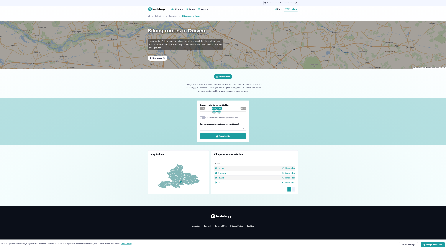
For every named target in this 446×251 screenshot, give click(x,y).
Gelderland (173, 16)
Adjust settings (408, 244)
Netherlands (159, 16)
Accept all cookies (434, 244)
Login (192, 9)
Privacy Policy (236, 226)
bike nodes (290, 168)
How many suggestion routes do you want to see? (219, 124)
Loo (219, 182)
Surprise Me (224, 76)
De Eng (220, 168)
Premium (292, 9)
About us (196, 226)
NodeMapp (443, 67)
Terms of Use (221, 226)
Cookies (250, 226)
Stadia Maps (417, 67)
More (203, 9)
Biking (177, 9)
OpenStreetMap (427, 67)
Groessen (221, 173)
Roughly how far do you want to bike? (214, 105)
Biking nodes (156, 58)
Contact (207, 226)
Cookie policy (126, 244)
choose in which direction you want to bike (222, 118)
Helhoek (221, 178)
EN (278, 9)
